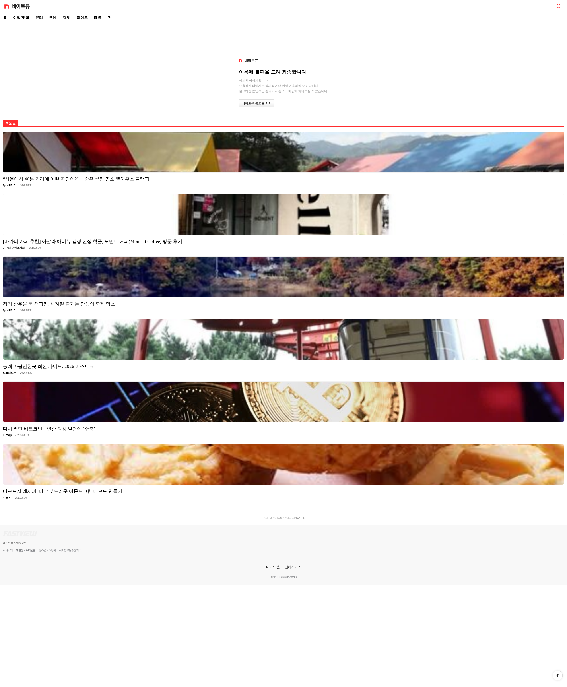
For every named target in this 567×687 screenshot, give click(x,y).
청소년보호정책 (47, 550)
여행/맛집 (21, 18)
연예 (53, 18)
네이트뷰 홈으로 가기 (257, 103)
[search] (559, 6)
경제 (66, 18)
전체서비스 (293, 567)
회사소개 (8, 550)
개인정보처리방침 (25, 550)
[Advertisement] (283, 39)
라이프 (82, 18)
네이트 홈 (273, 567)
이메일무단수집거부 (70, 550)
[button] (558, 675)
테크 (98, 18)
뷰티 (39, 18)
